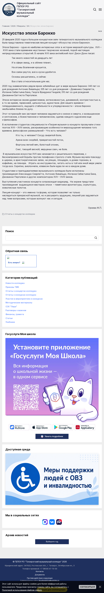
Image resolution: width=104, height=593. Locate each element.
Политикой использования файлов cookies (22, 590)
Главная (5, 26)
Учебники (10, 322)
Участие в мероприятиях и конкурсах (24, 299)
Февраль (21, 26)
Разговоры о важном (16, 310)
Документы (40, 575)
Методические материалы (19, 302)
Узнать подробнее (54, 436)
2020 (13, 26)
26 (28, 26)
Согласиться (87, 587)
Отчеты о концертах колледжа (20, 214)
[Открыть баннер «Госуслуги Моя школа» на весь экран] (52, 431)
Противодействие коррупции (40, 578)
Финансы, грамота (15, 314)
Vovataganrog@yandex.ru (49, 580)
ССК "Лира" (11, 306)
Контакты (40, 571)
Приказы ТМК (12, 287)
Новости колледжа (15, 283)
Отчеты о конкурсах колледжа (21, 295)
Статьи (9, 318)
